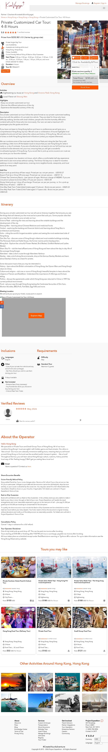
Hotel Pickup (42, 731)
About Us (17, 723)
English (97, 743)
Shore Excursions (44, 727)
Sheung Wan (21, 96)
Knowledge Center (20, 729)
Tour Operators (67, 727)
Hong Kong (13, 17)
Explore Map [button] (36, 315)
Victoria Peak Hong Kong (48, 93)
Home (4, 17)
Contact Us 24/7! (91, 731)
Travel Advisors (67, 723)
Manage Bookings (44, 734)
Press (16, 725)
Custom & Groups (44, 723)
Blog (16, 727)
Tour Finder (42, 740)
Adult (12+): (76, 67)
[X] (89, 736)
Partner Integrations (68, 725)
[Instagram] (91, 736)
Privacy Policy (19, 734)
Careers (64, 731)
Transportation (43, 725)
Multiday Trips (43, 729)
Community (66, 734)
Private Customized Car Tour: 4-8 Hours (55, 17)
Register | (97, 3)
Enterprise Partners (68, 729)
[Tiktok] (93, 736)
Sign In (103, 3)
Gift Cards (41, 736)
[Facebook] (87, 736)
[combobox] (98, 742)
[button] (2, 303)
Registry (41, 738)
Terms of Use (18, 731)
